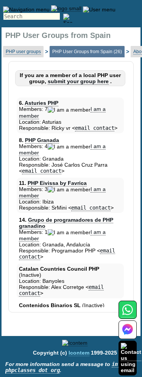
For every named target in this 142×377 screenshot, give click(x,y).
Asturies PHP (41, 103)
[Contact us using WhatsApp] (127, 314)
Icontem (79, 353)
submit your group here (78, 81)
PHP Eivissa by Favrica (57, 183)
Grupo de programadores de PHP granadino (66, 223)
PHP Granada (42, 140)
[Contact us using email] (131, 358)
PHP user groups (23, 51)
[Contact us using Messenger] (127, 334)
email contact (94, 128)
